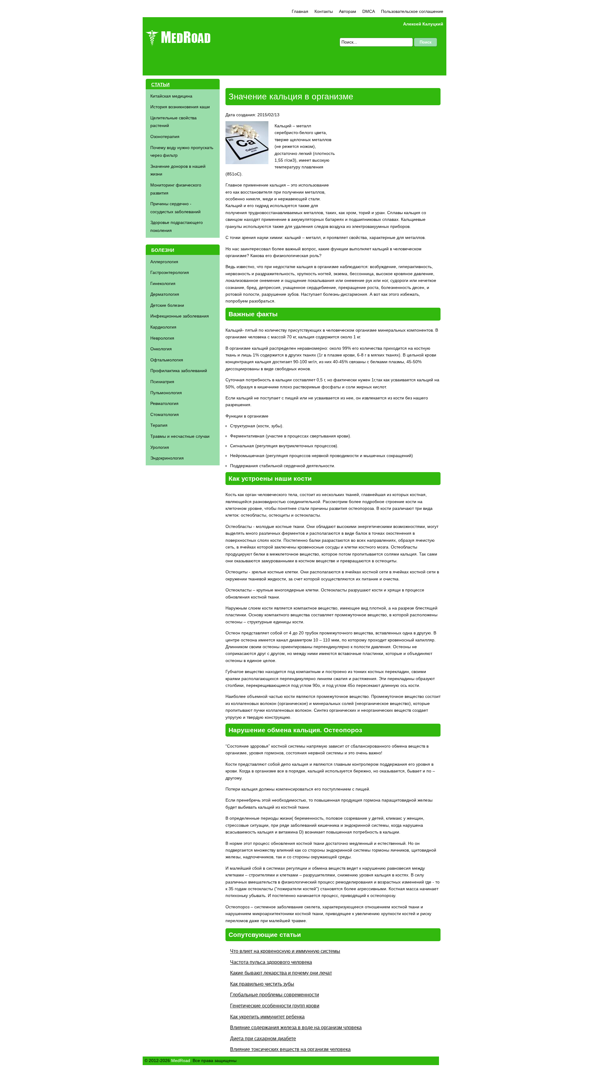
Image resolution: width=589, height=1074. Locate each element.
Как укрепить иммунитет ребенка (267, 1016)
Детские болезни (167, 305)
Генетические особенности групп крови (274, 1005)
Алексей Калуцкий (423, 23)
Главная (300, 11)
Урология (159, 447)
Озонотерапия (164, 136)
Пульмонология (166, 392)
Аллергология (164, 261)
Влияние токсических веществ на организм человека (290, 1049)
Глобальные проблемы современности (274, 994)
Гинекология (162, 283)
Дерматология (164, 294)
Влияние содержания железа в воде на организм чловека (296, 1027)
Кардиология (163, 327)
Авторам (347, 11)
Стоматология (164, 414)
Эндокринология (167, 458)
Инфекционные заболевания (179, 316)
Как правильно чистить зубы (262, 984)
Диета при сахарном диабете (263, 1038)
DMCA (368, 11)
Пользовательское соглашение (412, 11)
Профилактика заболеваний (178, 370)
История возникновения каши (180, 106)
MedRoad (180, 1060)
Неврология (162, 338)
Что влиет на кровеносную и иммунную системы (285, 951)
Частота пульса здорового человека (271, 962)
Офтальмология (166, 359)
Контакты (323, 11)
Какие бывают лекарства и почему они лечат (281, 973)
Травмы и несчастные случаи (180, 436)
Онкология (161, 348)
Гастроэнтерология (169, 272)
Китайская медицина (171, 96)
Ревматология (164, 403)
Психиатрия (162, 381)
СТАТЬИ (160, 84)
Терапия (158, 425)
